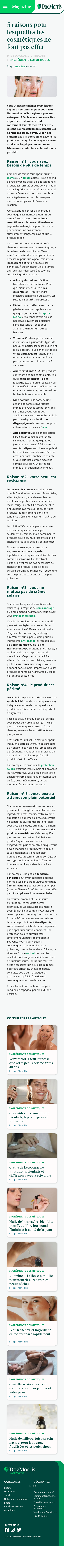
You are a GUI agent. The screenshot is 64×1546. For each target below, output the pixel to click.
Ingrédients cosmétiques (30, 60)
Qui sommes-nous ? (44, 1492)
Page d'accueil (18, 55)
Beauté (39, 55)
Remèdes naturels (13, 1506)
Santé (7, 1495)
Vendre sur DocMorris (45, 1512)
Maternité (9, 1491)
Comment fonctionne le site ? (45, 1497)
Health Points (41, 1515)
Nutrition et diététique (16, 1499)
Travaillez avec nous (44, 1502)
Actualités (9, 1510)
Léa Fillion (20, 66)
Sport (7, 1502)
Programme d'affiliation (40, 1507)
